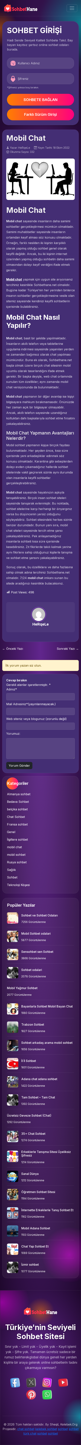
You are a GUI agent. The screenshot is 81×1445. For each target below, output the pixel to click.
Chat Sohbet (16, 817)
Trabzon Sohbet (32, 1024)
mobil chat (14, 847)
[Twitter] (31, 1382)
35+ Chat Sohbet (33, 1134)
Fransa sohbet (17, 824)
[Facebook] (15, 1382)
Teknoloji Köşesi (18, 885)
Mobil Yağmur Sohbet (22, 988)
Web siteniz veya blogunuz (36, 719)
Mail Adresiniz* (31, 704)
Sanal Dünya (30, 1174)
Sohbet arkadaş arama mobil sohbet (47, 1043)
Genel (11, 832)
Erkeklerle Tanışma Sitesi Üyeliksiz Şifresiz (46, 1153)
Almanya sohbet (18, 794)
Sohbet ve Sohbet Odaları (39, 915)
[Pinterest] (31, 1394)
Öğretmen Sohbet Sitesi (38, 1192)
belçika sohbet (17, 809)
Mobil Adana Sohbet (35, 1228)
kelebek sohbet (46, 1429)
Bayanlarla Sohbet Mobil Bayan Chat (47, 1006)
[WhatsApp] (47, 1394)
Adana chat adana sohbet (39, 1079)
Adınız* (11, 689)
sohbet (63, 1429)
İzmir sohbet (30, 1264)
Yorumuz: (13, 733)
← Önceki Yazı (12, 649)
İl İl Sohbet (28, 1061)
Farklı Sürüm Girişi (40, 114)
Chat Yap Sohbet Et (35, 1246)
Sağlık (11, 870)
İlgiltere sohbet (17, 839)
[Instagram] (47, 1382)
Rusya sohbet (17, 862)
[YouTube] (63, 1382)
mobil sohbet (16, 855)
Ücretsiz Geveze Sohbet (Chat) (29, 1115)
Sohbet (12, 877)
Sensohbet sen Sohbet (37, 952)
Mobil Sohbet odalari (36, 933)
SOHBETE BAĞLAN (40, 99)
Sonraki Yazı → (68, 649)
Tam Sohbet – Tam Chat (38, 1097)
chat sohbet (25, 1429)
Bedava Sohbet (18, 802)
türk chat (29, 1433)
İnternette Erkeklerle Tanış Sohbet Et (47, 1210)
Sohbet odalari (31, 970)
